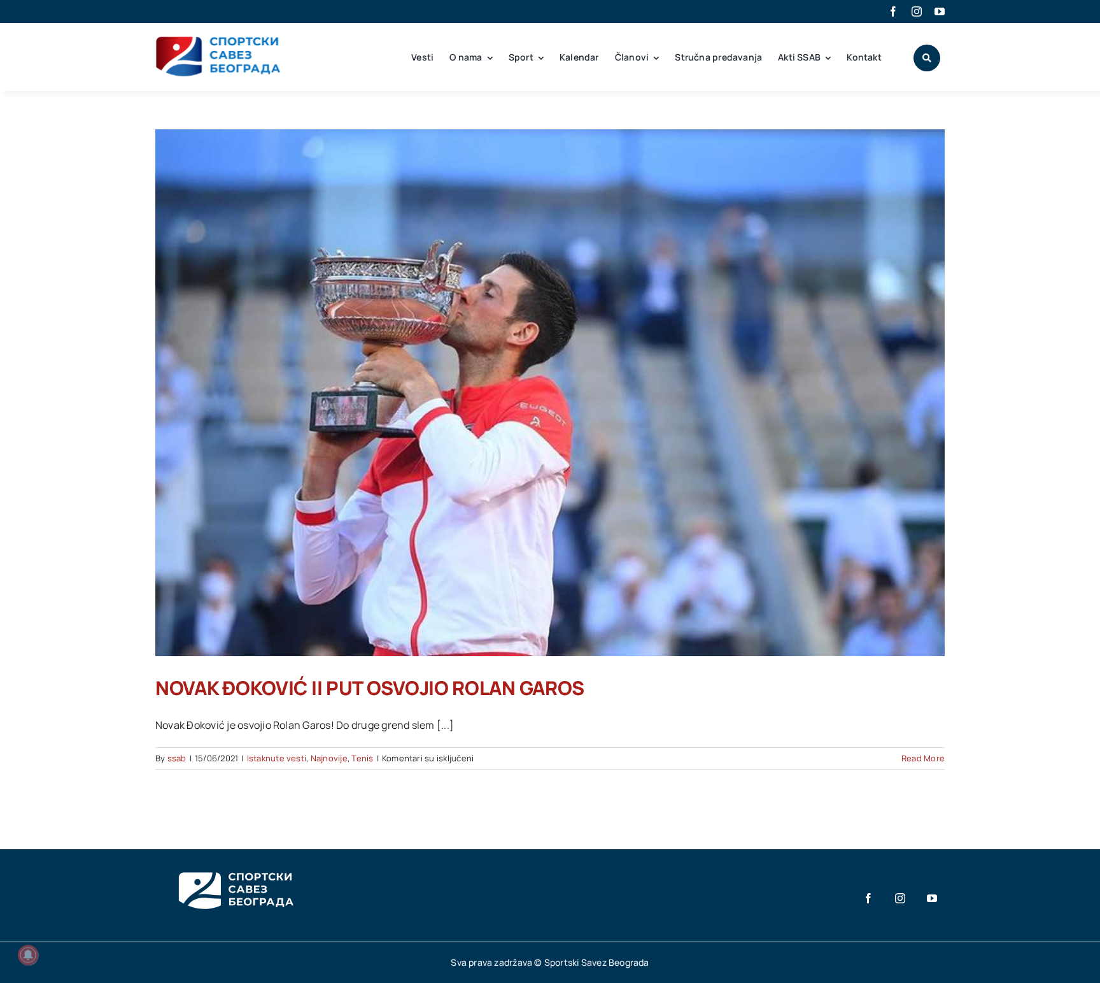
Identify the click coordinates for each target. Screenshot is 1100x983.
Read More (923, 758)
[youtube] (939, 11)
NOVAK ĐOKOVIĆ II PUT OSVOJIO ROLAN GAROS (369, 688)
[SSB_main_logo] (218, 41)
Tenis (362, 758)
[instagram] (917, 11)
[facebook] (893, 11)
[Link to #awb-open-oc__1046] (926, 58)
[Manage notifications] (28, 955)
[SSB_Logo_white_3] (234, 861)
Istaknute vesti (277, 758)
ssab (177, 758)
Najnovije (329, 758)
